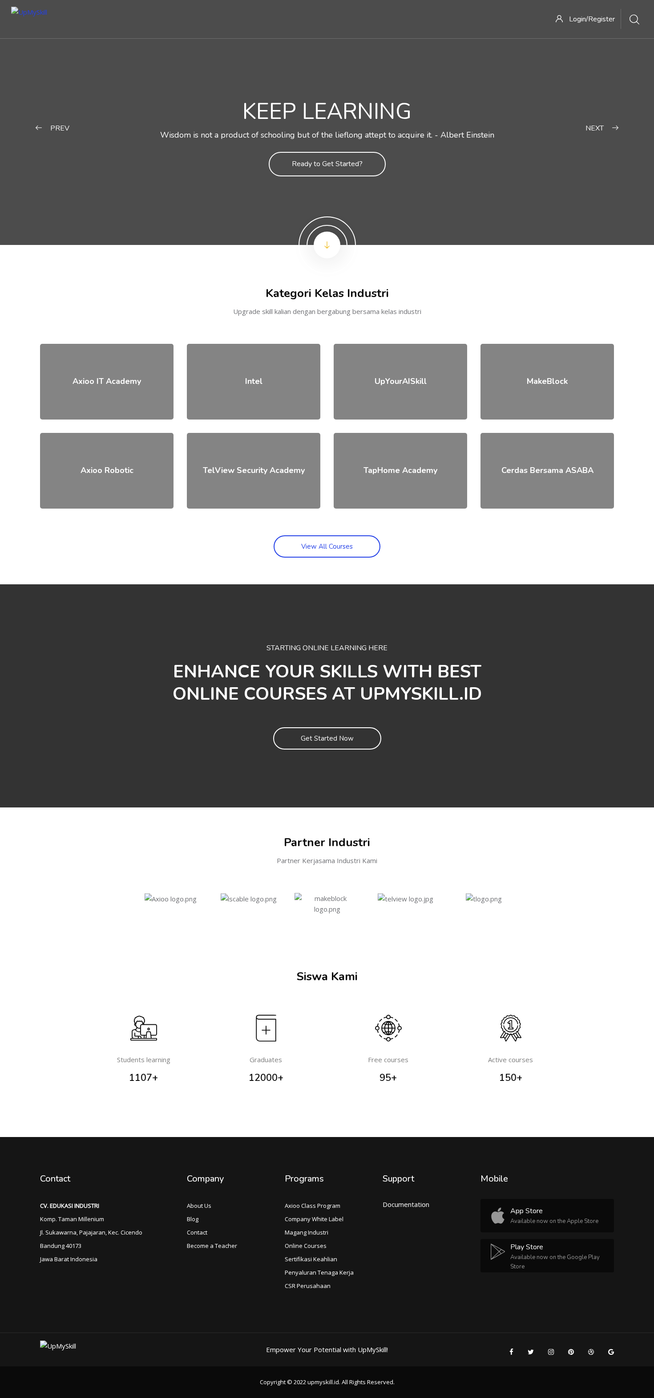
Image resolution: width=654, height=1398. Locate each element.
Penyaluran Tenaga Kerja (319, 1272)
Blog (192, 1219)
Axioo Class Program (312, 1206)
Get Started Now (327, 738)
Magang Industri (306, 1232)
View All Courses (327, 546)
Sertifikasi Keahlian (311, 1259)
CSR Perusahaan (308, 1286)
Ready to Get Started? (327, 164)
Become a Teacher (212, 1246)
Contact (197, 1232)
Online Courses (306, 1246)
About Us (199, 1206)
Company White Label (314, 1219)
